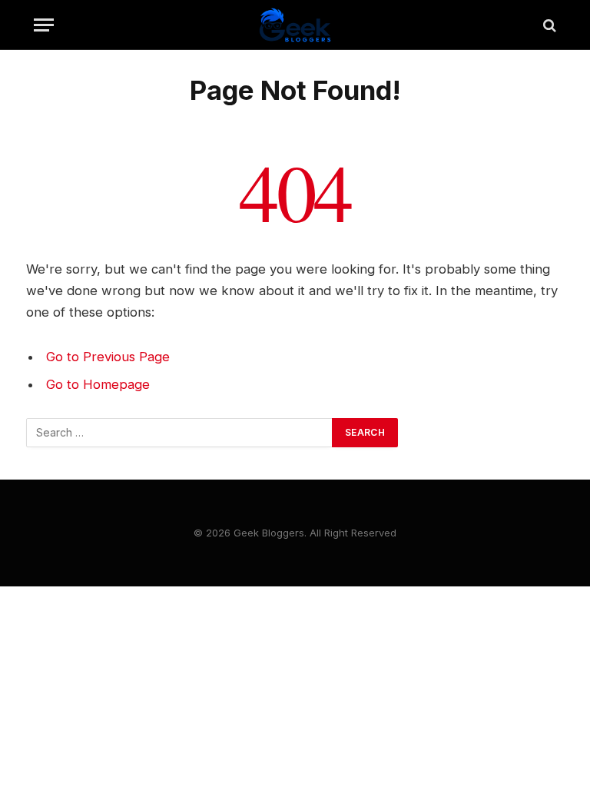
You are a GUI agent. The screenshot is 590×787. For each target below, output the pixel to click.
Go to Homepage (98, 384)
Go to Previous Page (108, 356)
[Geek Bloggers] (295, 25)
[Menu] (44, 25)
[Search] (548, 25)
